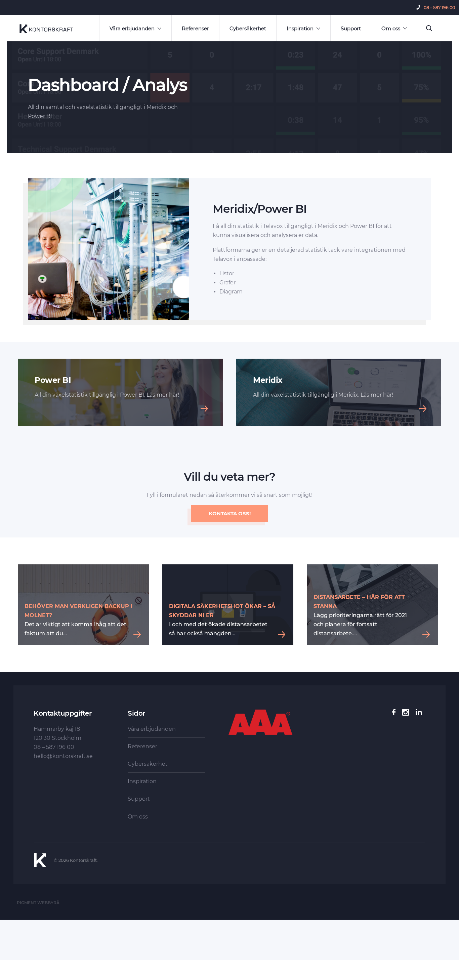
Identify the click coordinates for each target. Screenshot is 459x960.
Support (351, 28)
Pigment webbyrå (38, 902)
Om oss (390, 28)
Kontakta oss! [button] (230, 513)
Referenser (195, 28)
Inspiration (300, 28)
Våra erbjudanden (132, 28)
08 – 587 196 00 (439, 7)
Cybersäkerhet (248, 28)
